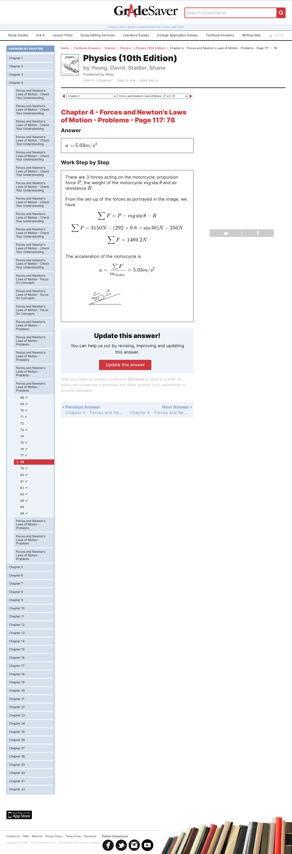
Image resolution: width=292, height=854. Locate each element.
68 (22, 397)
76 (22, 449)
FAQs (26, 836)
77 (22, 455)
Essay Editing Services (98, 35)
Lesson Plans (63, 35)
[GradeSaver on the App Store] (19, 815)
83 (22, 494)
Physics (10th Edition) (150, 48)
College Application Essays (177, 35)
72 (22, 423)
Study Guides (18, 35)
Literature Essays (136, 35)
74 (22, 436)
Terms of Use (73, 836)
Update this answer (125, 364)
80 (22, 475)
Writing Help (251, 35)
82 (22, 487)
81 (22, 481)
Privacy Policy (54, 836)
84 (22, 500)
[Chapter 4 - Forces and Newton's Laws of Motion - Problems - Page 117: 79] (190, 96)
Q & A (40, 35)
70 (22, 410)
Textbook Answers (220, 35)
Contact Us (13, 836)
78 (22, 462)
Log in (277, 35)
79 (22, 468)
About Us (37, 836)
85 (22, 507)
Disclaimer (90, 836)
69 (22, 404)
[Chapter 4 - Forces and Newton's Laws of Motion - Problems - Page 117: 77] (63, 96)
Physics (125, 48)
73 (22, 430)
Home (65, 48)
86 (22, 513)
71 (22, 417)
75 (22, 442)
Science (109, 48)
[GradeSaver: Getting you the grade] (146, 12)
